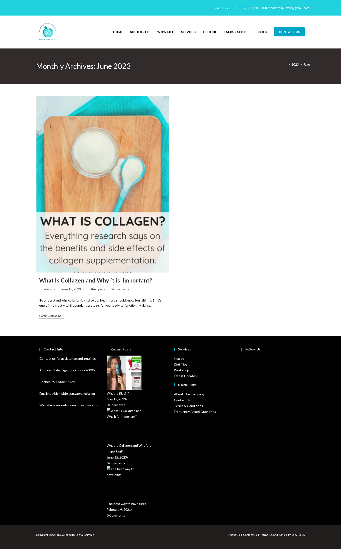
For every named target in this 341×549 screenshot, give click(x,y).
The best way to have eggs (126, 504)
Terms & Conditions (188, 406)
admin (48, 289)
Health (179, 358)
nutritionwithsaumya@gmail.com (285, 8)
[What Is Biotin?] (137, 373)
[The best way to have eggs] (137, 483)
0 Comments (120, 289)
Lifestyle (96, 289)
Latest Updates (185, 376)
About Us (234, 534)
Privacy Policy (296, 534)
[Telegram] (54, 7)
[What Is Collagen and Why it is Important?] (137, 425)
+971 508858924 (236, 8)
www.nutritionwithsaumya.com (75, 405)
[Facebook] (33, 7)
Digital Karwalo (85, 534)
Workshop (181, 370)
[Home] (285, 64)
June (306, 64)
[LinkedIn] (43, 7)
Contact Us (182, 400)
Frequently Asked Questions (195, 412)
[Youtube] (48, 7)
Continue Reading (51, 316)
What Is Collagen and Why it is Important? (95, 280)
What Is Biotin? (118, 393)
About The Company (189, 394)
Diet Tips (180, 364)
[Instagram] (38, 7)
